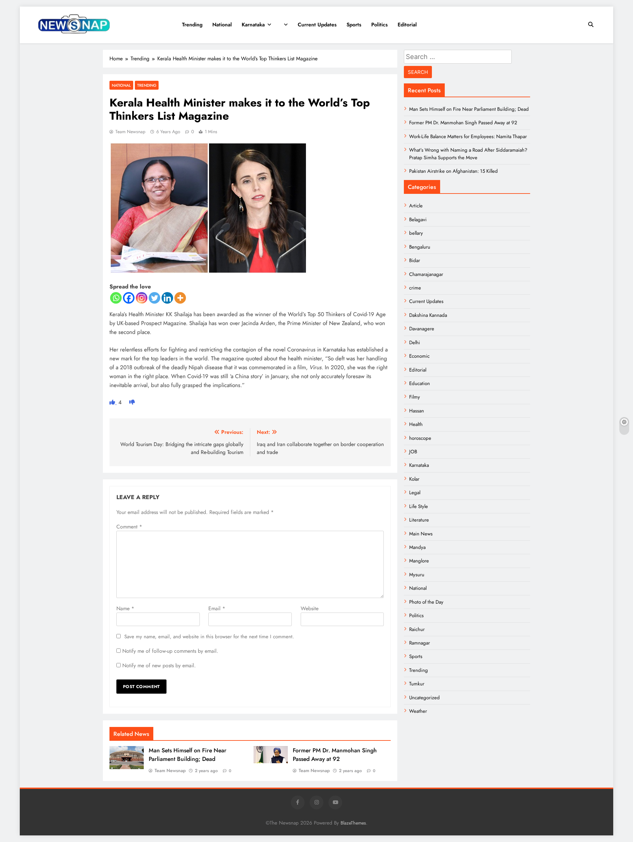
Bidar (414, 260)
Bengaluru (419, 247)
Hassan (416, 410)
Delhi (414, 342)
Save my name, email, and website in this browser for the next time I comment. (209, 636)
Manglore (419, 560)
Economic (419, 356)
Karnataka (253, 24)
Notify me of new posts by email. (159, 665)
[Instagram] (141, 298)
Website (309, 608)
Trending (192, 24)
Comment (129, 526)
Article (416, 205)
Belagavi (418, 219)
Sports (354, 24)
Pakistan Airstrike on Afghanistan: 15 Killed (453, 171)
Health (416, 424)
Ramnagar (419, 643)
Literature (419, 520)
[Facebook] (129, 298)
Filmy (414, 397)
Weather (418, 711)
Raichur (417, 629)
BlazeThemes (353, 823)
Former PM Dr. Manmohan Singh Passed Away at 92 (335, 754)
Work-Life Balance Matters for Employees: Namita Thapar (468, 136)
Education (419, 383)
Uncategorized (424, 697)
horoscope (420, 438)
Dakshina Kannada (428, 315)
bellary (416, 233)
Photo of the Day (426, 602)
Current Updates (317, 24)
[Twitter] (154, 298)
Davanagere (421, 328)
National (222, 24)
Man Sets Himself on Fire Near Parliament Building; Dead (187, 754)
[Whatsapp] (116, 298)
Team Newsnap (130, 131)
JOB (413, 451)
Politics (379, 24)
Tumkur (416, 683)
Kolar (414, 479)
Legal (414, 492)
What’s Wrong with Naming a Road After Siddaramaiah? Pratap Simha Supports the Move (468, 153)
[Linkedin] (167, 298)
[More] (180, 298)
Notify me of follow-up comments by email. (170, 651)
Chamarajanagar (426, 274)
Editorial (407, 24)
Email (216, 608)
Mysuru (416, 574)
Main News (421, 533)
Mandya (417, 547)
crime (415, 287)
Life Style (418, 506)
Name (125, 608)
